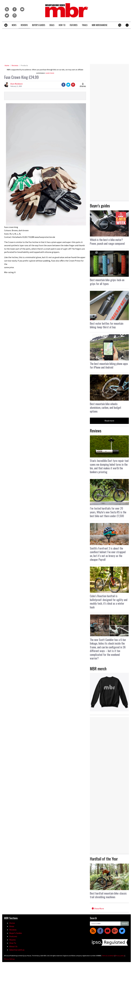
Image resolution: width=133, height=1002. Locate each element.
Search (124, 923)
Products (24, 65)
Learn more (50, 73)
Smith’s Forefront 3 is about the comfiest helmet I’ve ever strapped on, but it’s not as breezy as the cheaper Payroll (108, 554)
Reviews (15, 65)
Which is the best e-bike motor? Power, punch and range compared (107, 242)
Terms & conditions (108, 956)
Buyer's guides (100, 206)
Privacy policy (119, 956)
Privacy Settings (9, 959)
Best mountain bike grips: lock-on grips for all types (107, 282)
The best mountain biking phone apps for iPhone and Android (109, 365)
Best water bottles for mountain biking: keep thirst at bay (106, 325)
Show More (99, 908)
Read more (109, 420)
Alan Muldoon (16, 83)
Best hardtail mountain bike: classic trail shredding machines (108, 895)
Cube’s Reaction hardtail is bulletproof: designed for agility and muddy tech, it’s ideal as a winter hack (108, 601)
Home (7, 65)
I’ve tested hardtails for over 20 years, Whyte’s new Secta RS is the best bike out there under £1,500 (108, 512)
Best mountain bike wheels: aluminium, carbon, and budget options (105, 407)
